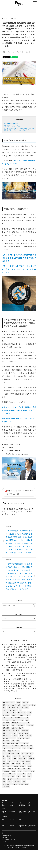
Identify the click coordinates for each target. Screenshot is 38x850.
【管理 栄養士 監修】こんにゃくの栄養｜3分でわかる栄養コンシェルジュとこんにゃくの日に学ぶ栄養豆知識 (20, 667)
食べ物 (18, 702)
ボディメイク (26, 763)
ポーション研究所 (31, 812)
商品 (4, 758)
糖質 (17, 740)
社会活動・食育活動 (23, 826)
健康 (13, 720)
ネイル (20, 771)
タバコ (10, 781)
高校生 (21, 784)
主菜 (26, 784)
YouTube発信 (20, 725)
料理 (4, 781)
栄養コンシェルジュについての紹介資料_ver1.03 (20, 492)
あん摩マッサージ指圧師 (10, 784)
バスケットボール (13, 761)
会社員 (22, 761)
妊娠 (9, 758)
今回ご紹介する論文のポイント (13, 126)
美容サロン (12, 774)
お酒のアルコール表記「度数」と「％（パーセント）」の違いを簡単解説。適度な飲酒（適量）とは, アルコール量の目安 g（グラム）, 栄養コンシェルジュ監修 (20, 658)
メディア (5, 710)
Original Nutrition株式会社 (22, 847)
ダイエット (6, 715)
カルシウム (6, 763)
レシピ (22, 723)
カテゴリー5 (6, 720)
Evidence (4, 800)
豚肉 (24, 781)
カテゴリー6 (13, 710)
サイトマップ (6, 841)
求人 (29, 779)
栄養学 (21, 728)
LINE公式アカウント (20, 779)
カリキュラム (21, 774)
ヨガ (24, 776)
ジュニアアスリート (8, 776)
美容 (4, 769)
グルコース (17, 781)
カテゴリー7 (6, 735)
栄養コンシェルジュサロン (22, 769)
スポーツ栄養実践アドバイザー (12, 743)
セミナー (25, 702)
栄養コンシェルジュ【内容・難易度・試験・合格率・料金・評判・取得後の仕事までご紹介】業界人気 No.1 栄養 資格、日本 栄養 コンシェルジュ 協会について (20, 648)
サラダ (17, 751)
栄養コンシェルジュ (8, 52)
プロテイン (6, 786)
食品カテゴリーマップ (9, 705)
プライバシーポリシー (9, 839)
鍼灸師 (8, 756)
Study (3, 808)
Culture (4, 823)
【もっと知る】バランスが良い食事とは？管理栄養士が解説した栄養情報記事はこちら (19, 257)
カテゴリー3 (11, 707)
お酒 (27, 723)
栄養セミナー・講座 (17, 715)
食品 (18, 707)
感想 (19, 705)
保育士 (29, 776)
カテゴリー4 (6, 746)
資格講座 (12, 811)
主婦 (26, 753)
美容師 (13, 771)
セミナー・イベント (6, 812)
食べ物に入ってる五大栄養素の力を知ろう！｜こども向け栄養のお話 (20, 674)
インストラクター (8, 718)
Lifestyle (4, 816)
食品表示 (10, 751)
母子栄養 (30, 748)
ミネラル (25, 743)
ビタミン (14, 735)
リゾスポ (12, 738)
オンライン (13, 748)
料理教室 (20, 733)
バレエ (29, 774)
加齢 (24, 748)
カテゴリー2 (26, 705)
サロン (18, 763)
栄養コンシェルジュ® (23, 812)
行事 (3, 825)
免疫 (4, 751)
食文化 (22, 735)
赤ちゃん (5, 748)
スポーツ (13, 18)
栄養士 (14, 758)
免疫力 (29, 802)
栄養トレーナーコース (9, 733)
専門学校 (22, 766)
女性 (13, 725)
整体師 (10, 779)
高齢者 (16, 766)
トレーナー (25, 707)
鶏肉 (4, 761)
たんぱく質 (21, 738)
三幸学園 (29, 746)
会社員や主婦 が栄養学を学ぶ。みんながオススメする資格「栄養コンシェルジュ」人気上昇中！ (19, 129)
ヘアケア (26, 771)
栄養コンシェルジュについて (11, 730)
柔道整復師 (6, 740)
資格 (33, 705)
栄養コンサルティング (21, 718)
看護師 (23, 746)
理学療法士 (25, 730)
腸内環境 (31, 758)
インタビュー (22, 758)
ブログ (20, 819)
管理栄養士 (6, 728)
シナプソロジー (7, 766)
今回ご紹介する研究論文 (11, 124)
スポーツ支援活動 (31, 826)
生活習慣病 (6, 723)
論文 (27, 52)
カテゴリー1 (21, 712)
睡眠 (13, 763)
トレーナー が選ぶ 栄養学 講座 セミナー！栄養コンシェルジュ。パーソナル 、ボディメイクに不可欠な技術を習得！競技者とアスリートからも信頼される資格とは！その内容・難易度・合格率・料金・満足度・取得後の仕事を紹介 (20, 685)
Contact (4, 837)
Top (3, 833)
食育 (27, 720)
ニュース (28, 735)
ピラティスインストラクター (11, 753)
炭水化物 (5, 738)
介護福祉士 (6, 771)
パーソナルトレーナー (9, 712)
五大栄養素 (15, 723)
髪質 (32, 771)
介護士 (18, 776)
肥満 (13, 740)
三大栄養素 (15, 746)
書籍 (26, 733)
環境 (4, 779)
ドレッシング (16, 756)
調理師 (28, 761)
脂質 (31, 753)
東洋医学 (10, 769)
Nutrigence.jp (6, 835)
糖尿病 (29, 766)
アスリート (20, 52)
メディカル (20, 720)
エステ (5, 774)
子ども (29, 712)
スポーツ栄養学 (27, 756)
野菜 (4, 707)
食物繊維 (14, 728)
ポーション (6, 725)
